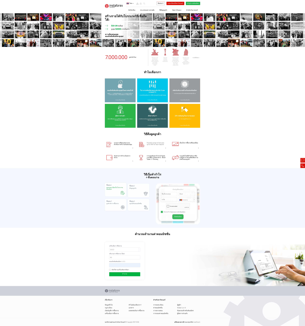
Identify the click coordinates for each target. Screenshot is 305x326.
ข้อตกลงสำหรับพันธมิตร (185, 311)
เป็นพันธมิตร (178, 217)
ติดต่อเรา (161, 3)
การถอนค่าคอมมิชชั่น (160, 313)
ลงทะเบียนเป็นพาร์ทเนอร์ (175, 3)
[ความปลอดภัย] (140, 3)
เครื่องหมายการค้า (179, 322)
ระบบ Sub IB (181, 308)
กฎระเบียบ (108, 308)
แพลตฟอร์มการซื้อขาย (136, 311)
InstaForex (112, 322)
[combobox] (187, 200)
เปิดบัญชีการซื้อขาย (112, 311)
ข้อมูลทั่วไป (109, 305)
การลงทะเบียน (158, 305)
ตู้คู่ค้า (179, 305)
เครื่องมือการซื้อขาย (112, 313)
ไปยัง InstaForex (113, 10)
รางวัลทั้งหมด (196, 57)
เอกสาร (131, 308)
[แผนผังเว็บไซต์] (137, 3)
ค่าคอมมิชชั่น (158, 308)
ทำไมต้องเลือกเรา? (135, 305)
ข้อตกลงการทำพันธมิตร (177, 212)
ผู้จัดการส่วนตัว (182, 313)
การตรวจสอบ (158, 311)
